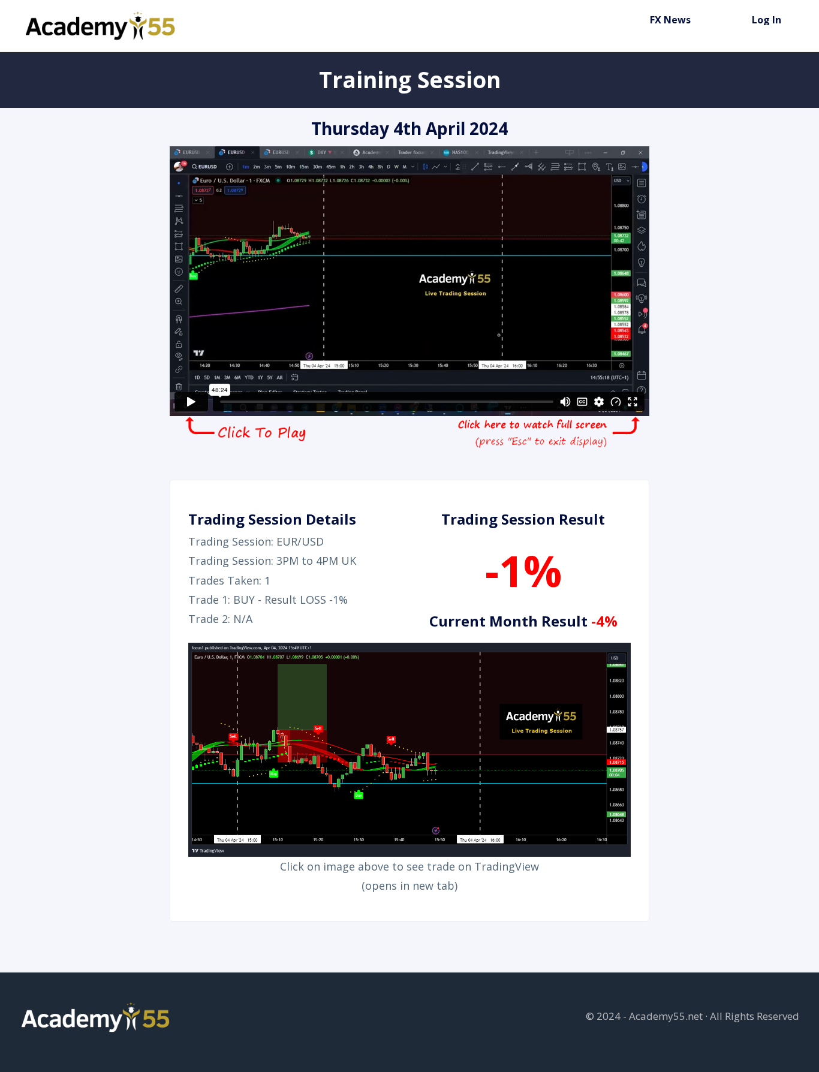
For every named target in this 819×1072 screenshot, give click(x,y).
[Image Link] (101, 26)
